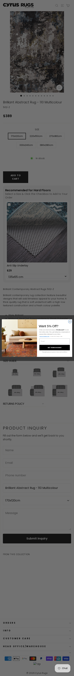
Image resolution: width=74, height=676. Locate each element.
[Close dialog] (69, 321)
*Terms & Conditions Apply (44, 336)
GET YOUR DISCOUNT (54, 347)
